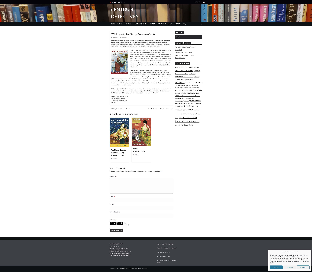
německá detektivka (185, 98)
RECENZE (128, 24)
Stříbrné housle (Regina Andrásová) (184, 55)
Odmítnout (290, 267)
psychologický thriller (182, 101)
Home (158, 244)
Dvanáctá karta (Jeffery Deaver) (121, 2)
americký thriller (183, 74)
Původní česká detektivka (182, 103)
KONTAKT (178, 24)
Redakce (159, 248)
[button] (122, 24)
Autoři (164, 244)
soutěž (191, 109)
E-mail (112, 204)
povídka (192, 98)
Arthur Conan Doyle (188, 77)
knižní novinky (180, 96)
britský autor (189, 79)
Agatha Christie (180, 67)
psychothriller (195, 101)
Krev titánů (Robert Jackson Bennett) (185, 47)
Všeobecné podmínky (163, 252)
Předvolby (303, 267)
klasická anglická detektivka (190, 93)
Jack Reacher (178, 93)
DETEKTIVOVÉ (162, 24)
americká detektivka (184, 70)
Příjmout (276, 267)
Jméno (112, 196)
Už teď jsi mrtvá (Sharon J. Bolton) (120, 109)
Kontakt (174, 248)
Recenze (171, 244)
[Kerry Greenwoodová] (141, 118)
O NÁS (170, 24)
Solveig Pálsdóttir (180, 58)
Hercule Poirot (179, 90)
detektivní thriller (197, 82)
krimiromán (188, 96)
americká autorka (193, 67)
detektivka (180, 82)
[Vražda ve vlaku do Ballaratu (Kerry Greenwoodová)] (119, 118)
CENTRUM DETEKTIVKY (126, 268)
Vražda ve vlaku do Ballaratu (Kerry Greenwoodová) (118, 152)
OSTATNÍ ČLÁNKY (140, 24)
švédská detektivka (186, 125)
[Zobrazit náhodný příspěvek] (201, 24)
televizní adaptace (186, 114)
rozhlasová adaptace (195, 103)
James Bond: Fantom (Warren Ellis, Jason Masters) (157, 109)
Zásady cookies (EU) (163, 256)
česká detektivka (184, 121)
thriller (195, 113)
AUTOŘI (119, 24)
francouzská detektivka (192, 87)
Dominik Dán (189, 85)
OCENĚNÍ (152, 24)
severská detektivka (184, 106)
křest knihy (194, 96)
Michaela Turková (123, 37)
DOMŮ (113, 24)
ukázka (180, 118)
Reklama (166, 248)
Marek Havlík (178, 50)
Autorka (158, 74)
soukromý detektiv (184, 110)
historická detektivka (192, 90)
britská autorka (180, 79)
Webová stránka (115, 212)
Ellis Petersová (195, 85)
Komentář (113, 176)
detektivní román (189, 82)
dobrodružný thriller (180, 85)
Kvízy (184, 24)
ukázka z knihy (189, 117)
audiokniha (196, 77)
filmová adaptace (180, 87)
